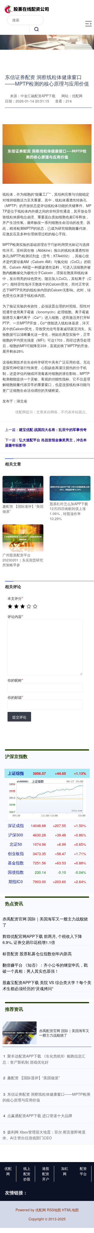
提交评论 (19, 717)
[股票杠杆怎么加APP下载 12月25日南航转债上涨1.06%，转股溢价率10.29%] (70, 487)
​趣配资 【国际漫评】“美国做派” (33, 1077)
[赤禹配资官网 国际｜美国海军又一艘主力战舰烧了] (20, 1032)
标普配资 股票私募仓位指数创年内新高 (37, 954)
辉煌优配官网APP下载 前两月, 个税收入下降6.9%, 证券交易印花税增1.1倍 (42, 939)
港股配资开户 (45, 1173)
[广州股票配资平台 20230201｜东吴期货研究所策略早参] (23, 537)
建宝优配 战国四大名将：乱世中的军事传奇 (53, 429)
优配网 (8, 1171)
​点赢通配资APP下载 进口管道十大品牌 (39, 1115)
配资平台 (83, 1171)
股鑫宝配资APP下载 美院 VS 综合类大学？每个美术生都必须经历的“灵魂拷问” (47, 985)
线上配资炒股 (26, 1173)
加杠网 (64, 1171)
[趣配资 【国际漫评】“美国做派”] (23, 489)
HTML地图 (70, 1209)
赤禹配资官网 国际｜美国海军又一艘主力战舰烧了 (64, 1033)
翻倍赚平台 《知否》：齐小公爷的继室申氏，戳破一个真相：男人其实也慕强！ (45, 968)
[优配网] (26, 8)
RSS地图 (54, 1209)
